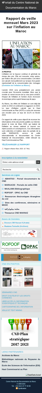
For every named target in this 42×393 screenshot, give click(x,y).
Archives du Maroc (10, 355)
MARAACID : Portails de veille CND (21, 185)
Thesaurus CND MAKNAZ (16, 213)
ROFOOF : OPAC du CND (16, 193)
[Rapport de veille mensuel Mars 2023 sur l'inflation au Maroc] (21, 41)
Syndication (22, 388)
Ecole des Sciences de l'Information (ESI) (21, 365)
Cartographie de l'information (17, 307)
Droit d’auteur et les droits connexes (16, 297)
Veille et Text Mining (12, 310)
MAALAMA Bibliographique (17, 189)
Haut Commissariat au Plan (14, 369)
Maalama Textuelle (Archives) (16, 226)
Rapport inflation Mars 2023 (13, 149)
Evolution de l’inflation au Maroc (16, 85)
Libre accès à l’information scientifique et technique (15, 302)
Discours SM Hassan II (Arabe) (16, 223)
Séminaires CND (9, 292)
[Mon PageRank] (33, 375)
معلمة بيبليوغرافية (12, 209)
